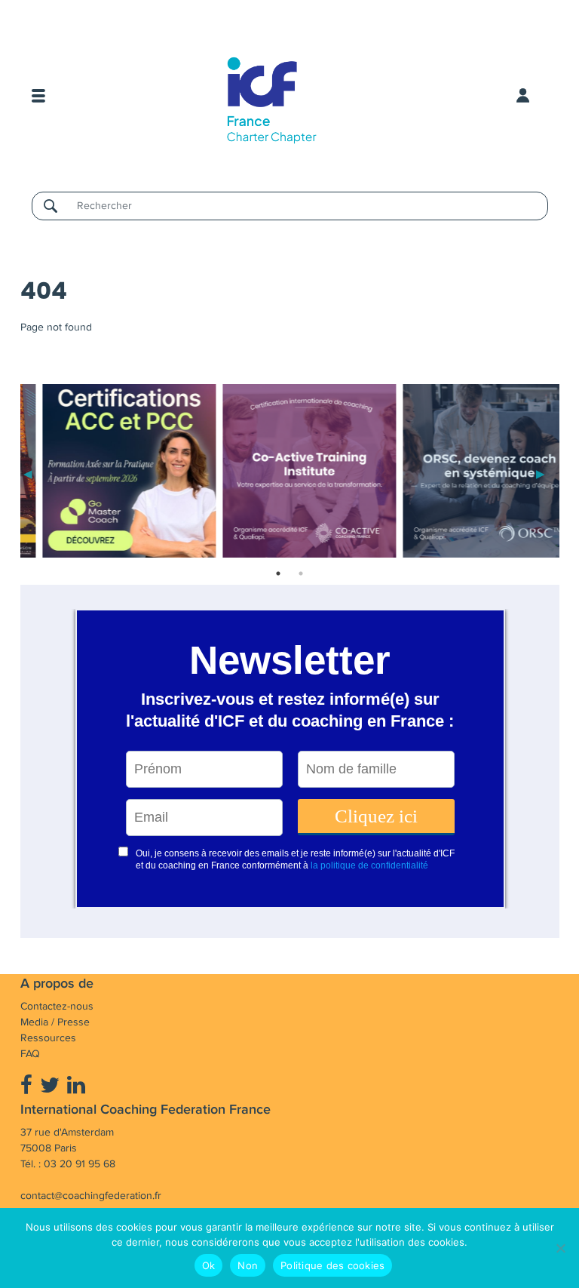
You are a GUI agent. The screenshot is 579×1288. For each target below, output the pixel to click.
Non (247, 1265)
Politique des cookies (332, 1265)
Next (540, 473)
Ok (209, 1265)
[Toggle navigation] (38, 96)
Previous (27, 473)
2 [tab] (300, 573)
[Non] (560, 1248)
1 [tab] (278, 573)
